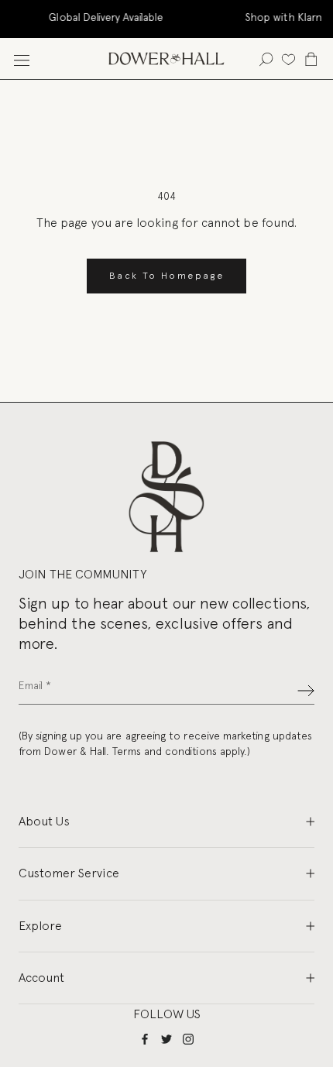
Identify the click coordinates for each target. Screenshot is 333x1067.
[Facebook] (144, 1039)
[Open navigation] (21, 58)
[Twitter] (166, 1039)
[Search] (266, 58)
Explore (40, 925)
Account (41, 977)
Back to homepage (166, 275)
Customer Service (69, 873)
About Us (44, 821)
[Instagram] (188, 1039)
